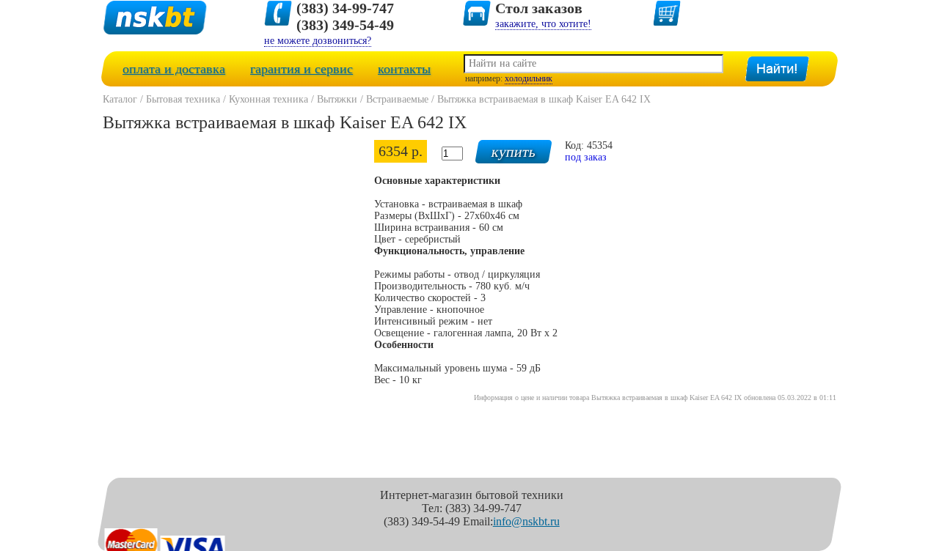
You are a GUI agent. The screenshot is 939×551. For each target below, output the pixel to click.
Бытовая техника (183, 99)
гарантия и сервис (301, 69)
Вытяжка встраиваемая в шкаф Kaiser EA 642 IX (544, 99)
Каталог (120, 99)
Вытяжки (337, 99)
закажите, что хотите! (543, 23)
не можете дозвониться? (317, 40)
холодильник (528, 78)
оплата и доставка (174, 69)
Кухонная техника (268, 99)
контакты (404, 69)
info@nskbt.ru (526, 521)
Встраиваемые (397, 99)
